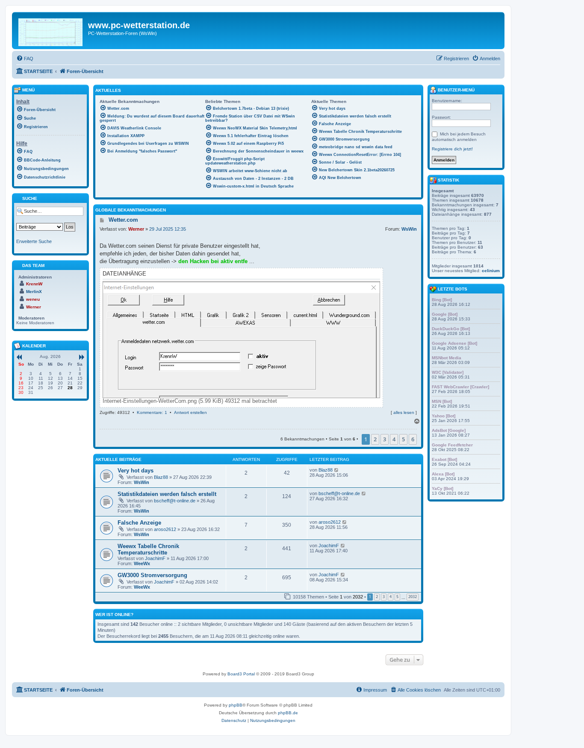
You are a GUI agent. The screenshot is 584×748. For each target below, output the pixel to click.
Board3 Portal (241, 674)
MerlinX (34, 291)
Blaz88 (161, 477)
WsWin (409, 229)
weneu (33, 299)
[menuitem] (24, 58)
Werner (136, 229)
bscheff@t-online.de (174, 500)
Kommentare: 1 (152, 412)
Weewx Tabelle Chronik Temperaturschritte (148, 549)
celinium (491, 270)
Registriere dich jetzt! (452, 149)
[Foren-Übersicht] (51, 30)
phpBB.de (288, 712)
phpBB (235, 705)
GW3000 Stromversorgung (152, 575)
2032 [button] (412, 596)
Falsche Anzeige (139, 522)
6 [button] (412, 439)
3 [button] (384, 439)
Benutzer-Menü (456, 90)
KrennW (34, 284)
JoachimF (155, 558)
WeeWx (142, 563)
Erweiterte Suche (34, 241)
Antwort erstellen (190, 412)
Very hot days (135, 470)
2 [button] (375, 439)
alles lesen (403, 412)
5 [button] (403, 439)
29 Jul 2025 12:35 (167, 229)
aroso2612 (165, 529)
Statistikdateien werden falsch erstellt (167, 494)
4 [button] (393, 439)
